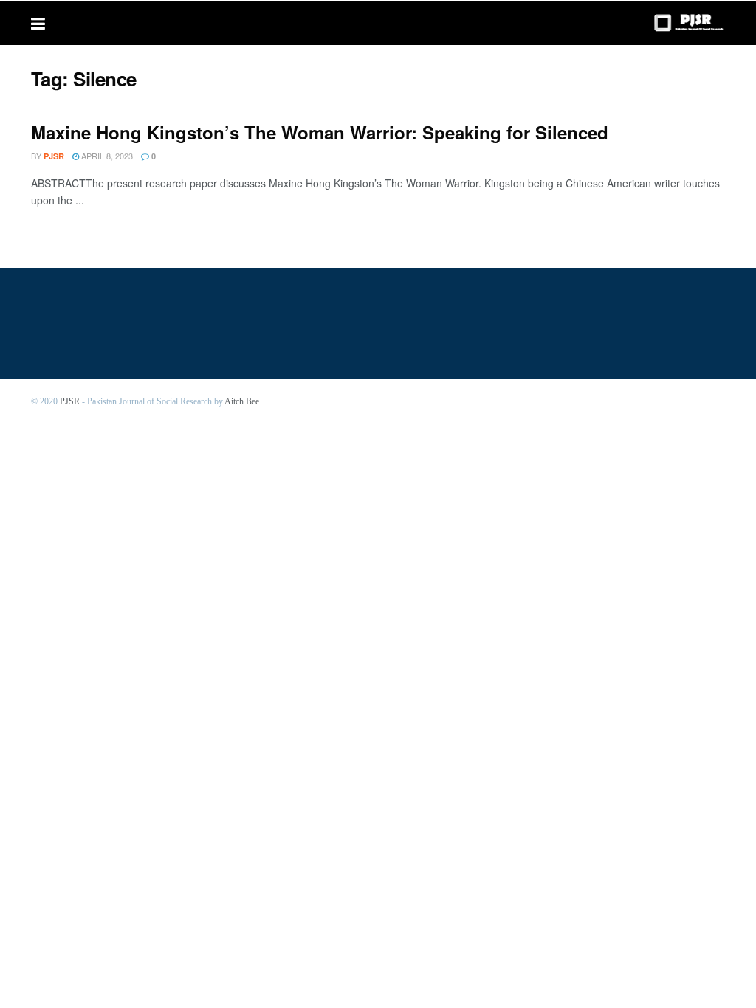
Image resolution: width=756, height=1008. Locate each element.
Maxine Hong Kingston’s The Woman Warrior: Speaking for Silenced (319, 132)
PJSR (70, 401)
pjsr (54, 156)
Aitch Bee (241, 401)
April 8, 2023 (106, 156)
